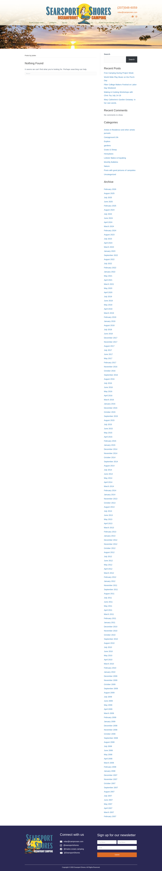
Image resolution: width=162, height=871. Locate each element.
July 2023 (108, 239)
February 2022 (110, 268)
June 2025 (108, 202)
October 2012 (109, 548)
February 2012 (110, 577)
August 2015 (109, 420)
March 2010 (109, 664)
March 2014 (109, 486)
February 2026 (110, 189)
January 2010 (109, 672)
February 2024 (110, 230)
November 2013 (110, 499)
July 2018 (108, 330)
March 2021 (109, 284)
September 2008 (111, 738)
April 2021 (108, 280)
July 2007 (108, 796)
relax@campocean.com (127, 12)
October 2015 (109, 412)
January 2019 (109, 321)
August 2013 (109, 507)
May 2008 (108, 754)
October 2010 (109, 635)
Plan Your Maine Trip (109, 23)
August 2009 (109, 693)
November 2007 (110, 779)
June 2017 (108, 354)
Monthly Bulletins (111, 162)
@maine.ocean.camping (74, 849)
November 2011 (110, 585)
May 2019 (108, 305)
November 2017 (110, 342)
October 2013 (109, 503)
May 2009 (108, 705)
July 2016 (108, 383)
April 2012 (108, 569)
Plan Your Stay (36, 23)
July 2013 (108, 511)
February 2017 (110, 363)
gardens (107, 146)
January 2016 (109, 404)
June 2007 (108, 800)
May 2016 (108, 391)
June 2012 (108, 561)
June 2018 (108, 334)
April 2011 (108, 610)
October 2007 (109, 783)
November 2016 (110, 367)
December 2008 (110, 726)
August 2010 (109, 643)
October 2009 (109, 684)
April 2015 (108, 437)
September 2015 (111, 416)
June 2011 (108, 602)
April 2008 (108, 759)
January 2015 (109, 445)
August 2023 (109, 235)
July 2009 (108, 697)
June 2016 (108, 387)
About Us (88, 23)
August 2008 (109, 742)
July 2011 (108, 598)
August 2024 (109, 210)
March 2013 (109, 528)
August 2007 (109, 792)
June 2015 (108, 429)
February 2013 (110, 532)
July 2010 (108, 647)
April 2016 (108, 396)
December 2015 (110, 408)
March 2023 (109, 247)
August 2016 (109, 379)
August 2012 (109, 552)
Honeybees (108, 154)
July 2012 (108, 556)
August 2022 (109, 259)
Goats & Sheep (110, 150)
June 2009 (108, 701)
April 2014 (108, 482)
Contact (129, 23)
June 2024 (108, 218)
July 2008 (108, 746)
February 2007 (110, 816)
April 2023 (108, 243)
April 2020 (108, 292)
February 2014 (110, 490)
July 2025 (108, 197)
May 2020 (108, 288)
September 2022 (111, 255)
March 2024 (109, 226)
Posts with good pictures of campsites (119, 170)
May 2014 (108, 478)
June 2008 (108, 750)
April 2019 (108, 309)
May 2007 (108, 804)
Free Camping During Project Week (119, 73)
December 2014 (110, 449)
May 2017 (108, 358)
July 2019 (108, 296)
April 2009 (108, 709)
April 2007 (108, 808)
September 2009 (111, 688)
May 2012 (108, 565)
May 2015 (108, 433)
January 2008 (109, 771)
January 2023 (109, 251)
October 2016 (109, 371)
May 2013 (108, 519)
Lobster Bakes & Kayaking (115, 158)
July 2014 (108, 470)
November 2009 (110, 680)
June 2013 (108, 515)
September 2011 (111, 589)
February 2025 (110, 206)
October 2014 (109, 457)
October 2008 (109, 734)
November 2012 (110, 544)
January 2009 (109, 721)
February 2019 (110, 317)
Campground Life (111, 137)
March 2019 (109, 313)
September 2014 (111, 462)
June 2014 (108, 474)
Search (107, 54)
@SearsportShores (72, 853)
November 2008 (110, 730)
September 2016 (111, 375)
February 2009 (110, 717)
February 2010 (110, 668)
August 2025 (109, 193)
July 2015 (108, 424)
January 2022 (109, 272)
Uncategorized (110, 174)
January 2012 (109, 581)
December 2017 (110, 338)
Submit (117, 855)
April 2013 (108, 523)
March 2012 (109, 573)
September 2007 (111, 788)
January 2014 (109, 495)
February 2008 (110, 767)
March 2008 (109, 763)
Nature (107, 166)
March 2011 (109, 614)
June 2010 (108, 651)
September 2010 (111, 639)
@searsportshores (71, 845)
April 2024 (108, 222)
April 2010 (108, 660)
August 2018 (109, 325)
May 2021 (108, 276)
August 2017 (109, 346)
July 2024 (108, 214)
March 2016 (109, 400)
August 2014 (109, 466)
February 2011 (110, 618)
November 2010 (110, 631)
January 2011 (109, 622)
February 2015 (110, 441)
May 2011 (108, 606)
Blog (64, 23)
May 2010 (108, 655)
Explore (107, 141)
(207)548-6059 (127, 7)
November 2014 (110, 453)
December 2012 (110, 540)
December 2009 (110, 676)
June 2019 (108, 301)
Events (53, 23)
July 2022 (108, 263)
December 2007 (110, 775)
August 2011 (109, 594)
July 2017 (108, 350)
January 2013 (109, 536)
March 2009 (109, 713)
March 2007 (109, 812)
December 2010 (110, 627)
